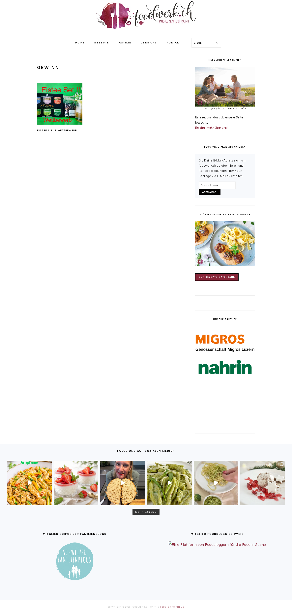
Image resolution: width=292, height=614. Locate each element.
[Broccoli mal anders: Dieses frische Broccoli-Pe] (216, 483)
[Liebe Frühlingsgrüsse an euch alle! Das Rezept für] (169, 483)
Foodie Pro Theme (172, 607)
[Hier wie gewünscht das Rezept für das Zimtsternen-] (262, 483)
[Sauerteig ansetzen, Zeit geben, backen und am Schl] (122, 483)
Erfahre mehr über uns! (211, 128)
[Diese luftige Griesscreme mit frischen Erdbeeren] (76, 483)
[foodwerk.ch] (146, 30)
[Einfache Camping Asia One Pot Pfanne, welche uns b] (29, 483)
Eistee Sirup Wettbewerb (57, 130)
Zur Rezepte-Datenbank (217, 277)
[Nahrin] (225, 367)
